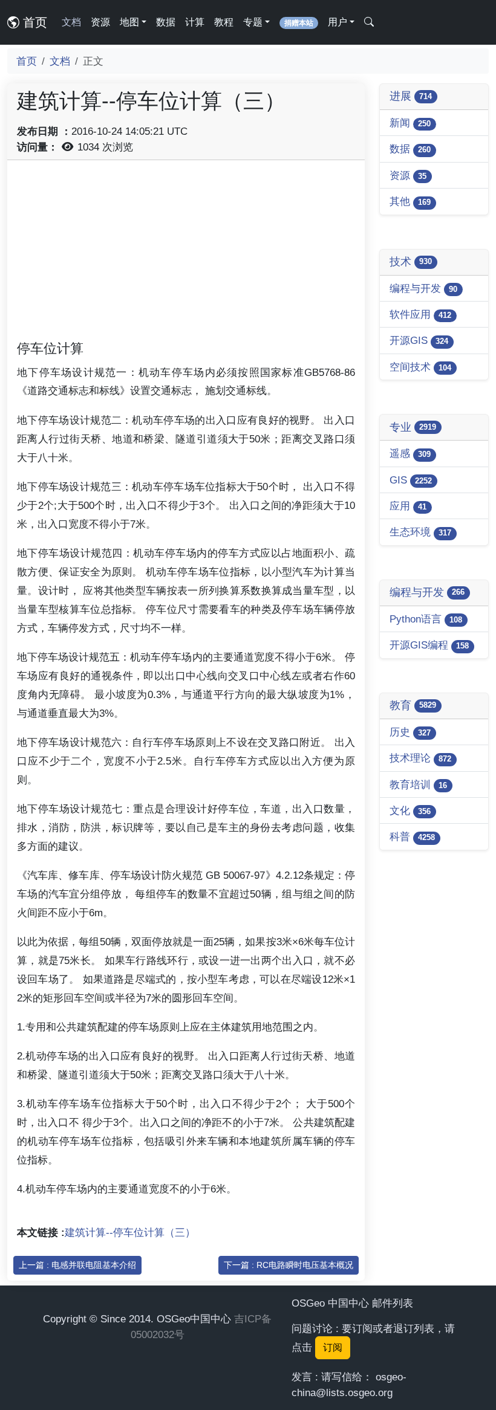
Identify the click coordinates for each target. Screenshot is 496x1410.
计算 (194, 22)
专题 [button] (253, 22)
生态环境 (420, 532)
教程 (223, 22)
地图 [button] (129, 22)
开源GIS (419, 340)
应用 (408, 506)
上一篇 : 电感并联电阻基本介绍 (77, 1265)
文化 (410, 810)
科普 (412, 836)
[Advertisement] (186, 254)
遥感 (410, 453)
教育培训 (418, 784)
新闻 (410, 123)
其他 (410, 201)
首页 (33, 22)
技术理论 (420, 758)
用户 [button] (337, 22)
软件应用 (420, 314)
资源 (100, 22)
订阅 (332, 1347)
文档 (71, 22)
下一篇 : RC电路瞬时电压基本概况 (288, 1265)
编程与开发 (423, 288)
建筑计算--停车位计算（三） (130, 1232)
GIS (411, 480)
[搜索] (369, 22)
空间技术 (420, 367)
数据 (165, 22)
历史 (410, 732)
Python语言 (426, 619)
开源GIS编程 (429, 645)
